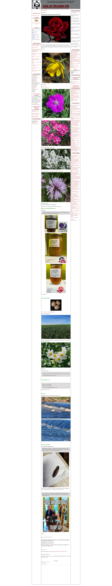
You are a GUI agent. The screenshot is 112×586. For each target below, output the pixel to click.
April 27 (42, 119)
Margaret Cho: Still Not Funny (75, 160)
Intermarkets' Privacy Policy (35, 15)
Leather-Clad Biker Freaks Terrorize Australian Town (74, 185)
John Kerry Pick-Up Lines (74, 148)
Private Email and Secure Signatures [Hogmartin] (35, 116)
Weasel (72, 20)
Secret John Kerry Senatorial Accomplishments (75, 146)
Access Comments (44, 563)
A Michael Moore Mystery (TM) (75, 206)
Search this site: (73, 71)
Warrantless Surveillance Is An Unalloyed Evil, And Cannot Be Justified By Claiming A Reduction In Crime (36, 50)
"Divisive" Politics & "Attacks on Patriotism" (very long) (75, 214)
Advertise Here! (36, 13)
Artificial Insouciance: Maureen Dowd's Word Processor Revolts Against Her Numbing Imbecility (75, 177)
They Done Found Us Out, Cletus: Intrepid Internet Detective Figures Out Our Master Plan (75, 181)
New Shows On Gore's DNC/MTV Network (74, 107)
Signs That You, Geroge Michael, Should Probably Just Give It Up (75, 114)
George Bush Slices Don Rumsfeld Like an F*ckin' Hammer (74, 100)
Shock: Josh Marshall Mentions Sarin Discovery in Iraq (75, 183)
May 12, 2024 (55, 387)
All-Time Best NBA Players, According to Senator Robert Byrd (75, 125)
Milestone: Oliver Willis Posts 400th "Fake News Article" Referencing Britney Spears (75, 172)
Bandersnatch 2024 (34, 79)
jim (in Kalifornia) (73, 14)
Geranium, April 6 (44, 86)
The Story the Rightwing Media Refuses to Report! (75, 202)
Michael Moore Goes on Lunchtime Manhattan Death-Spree (75, 170)
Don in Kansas (43, 44)
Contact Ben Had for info (35, 123)
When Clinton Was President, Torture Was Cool (75, 187)
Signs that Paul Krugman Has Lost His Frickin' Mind (75, 123)
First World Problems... (35, 47)
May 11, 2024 (54, 375)
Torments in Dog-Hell (74, 150)
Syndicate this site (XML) (74, 217)
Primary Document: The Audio (75, 89)
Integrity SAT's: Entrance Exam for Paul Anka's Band (75, 93)
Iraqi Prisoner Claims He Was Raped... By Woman (75, 162)
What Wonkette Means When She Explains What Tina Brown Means (75, 189)
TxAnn (72, 40)
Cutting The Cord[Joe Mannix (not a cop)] (35, 111)
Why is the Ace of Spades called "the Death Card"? (75, 83)
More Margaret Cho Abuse (74, 159)
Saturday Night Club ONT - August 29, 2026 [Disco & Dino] (35, 59)
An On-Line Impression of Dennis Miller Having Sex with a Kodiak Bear (75, 199)
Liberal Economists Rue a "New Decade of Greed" (75, 175)
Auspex (72, 43)
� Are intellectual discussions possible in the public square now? (51, 9)
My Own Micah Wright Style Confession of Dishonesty (75, 196)
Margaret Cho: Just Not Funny (75, 158)
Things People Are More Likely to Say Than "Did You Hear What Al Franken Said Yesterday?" (75, 121)
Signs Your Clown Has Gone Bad (75, 113)
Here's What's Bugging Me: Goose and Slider (74, 194)
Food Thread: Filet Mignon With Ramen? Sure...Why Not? (36, 45)
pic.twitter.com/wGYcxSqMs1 (46, 385)
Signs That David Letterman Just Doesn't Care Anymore (75, 129)
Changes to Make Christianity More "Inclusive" (75, 144)
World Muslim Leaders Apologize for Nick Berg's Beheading (75, 168)
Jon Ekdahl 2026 (34, 76)
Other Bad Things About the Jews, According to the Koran (75, 128)
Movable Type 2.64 (73, 220)
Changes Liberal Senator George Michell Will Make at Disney (75, 149)
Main (62, 9)
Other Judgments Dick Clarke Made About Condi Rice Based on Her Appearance (75, 135)
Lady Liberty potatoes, (44, 311)
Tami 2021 (33, 88)
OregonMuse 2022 (34, 86)
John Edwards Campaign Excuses (75, 147)
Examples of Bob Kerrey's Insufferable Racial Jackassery (75, 131)
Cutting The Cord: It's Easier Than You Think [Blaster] (36, 114)
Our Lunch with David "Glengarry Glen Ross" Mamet (75, 204)
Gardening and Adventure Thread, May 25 (61, 551)
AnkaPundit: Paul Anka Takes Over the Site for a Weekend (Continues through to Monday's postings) (75, 97)
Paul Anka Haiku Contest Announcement (74, 91)
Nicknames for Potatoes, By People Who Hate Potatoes (75, 108)
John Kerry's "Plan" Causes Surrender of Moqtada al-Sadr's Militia (75, 165)
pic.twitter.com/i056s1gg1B (65, 373)
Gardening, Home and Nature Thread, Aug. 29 (36, 70)
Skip (71, 17)
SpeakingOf (72, 30)
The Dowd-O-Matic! (74, 207)
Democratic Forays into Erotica (75, 105)
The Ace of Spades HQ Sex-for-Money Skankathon (75, 155)
